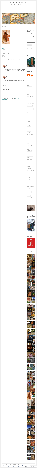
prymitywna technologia (29, 150)
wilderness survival (30, 186)
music (28, 134)
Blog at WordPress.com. (6, 464)
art (27, 92)
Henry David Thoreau (30, 116)
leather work (29, 123)
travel (28, 181)
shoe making (29, 161)
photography (29, 141)
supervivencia (29, 168)
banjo (28, 96)
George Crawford (9, 65)
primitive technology (29, 147)
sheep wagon (29, 159)
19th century (29, 87)
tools (33, 179)
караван (28, 195)
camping (28, 103)
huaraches (29, 119)
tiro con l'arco (29, 177)
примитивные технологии (29, 198)
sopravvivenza (29, 166)
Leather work (3, 49)
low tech (28, 127)
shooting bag (29, 164)
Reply (3, 61)
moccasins (29, 130)
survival (32, 170)
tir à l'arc (29, 179)
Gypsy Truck (29, 112)
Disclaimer (6, 8)
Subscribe (29, 45)
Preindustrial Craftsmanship (18, 2)
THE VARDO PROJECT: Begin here (14, 8)
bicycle (31, 96)
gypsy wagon (29, 114)
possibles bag (29, 143)
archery (28, 90)
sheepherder (29, 157)
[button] (29, 256)
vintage (28, 184)
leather (28, 121)
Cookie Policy (17, 466)
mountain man (29, 132)
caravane (29, 105)
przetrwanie (29, 152)
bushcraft (29, 101)
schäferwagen (29, 155)
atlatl (28, 94)
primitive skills (30, 145)
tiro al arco (29, 175)
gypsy (28, 110)
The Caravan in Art (24, 8)
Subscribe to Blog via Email (30, 31)
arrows (32, 90)
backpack (32, 94)
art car (31, 92)
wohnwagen (29, 188)
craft (33, 105)
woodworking (29, 190)
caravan (32, 103)
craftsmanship (29, 107)
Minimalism (31, 8)
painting (28, 136)
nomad (31, 134)
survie (28, 170)
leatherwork (29, 125)
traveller (32, 181)
